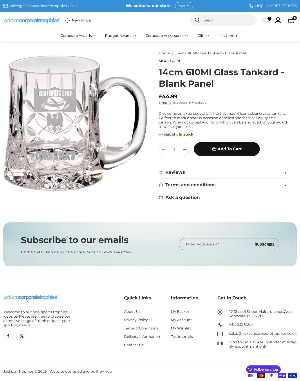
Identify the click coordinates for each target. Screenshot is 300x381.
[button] (76, 35)
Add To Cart (230, 149)
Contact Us (134, 345)
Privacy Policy (136, 320)
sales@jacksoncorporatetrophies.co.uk (263, 333)
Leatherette (229, 36)
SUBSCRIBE (265, 244)
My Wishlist (181, 328)
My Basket (180, 311)
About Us (132, 311)
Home (164, 53)
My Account (181, 320)
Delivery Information (142, 336)
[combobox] (223, 20)
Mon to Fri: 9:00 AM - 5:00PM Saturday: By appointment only (262, 344)
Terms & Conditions (141, 328)
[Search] (197, 20)
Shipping (165, 102)
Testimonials (182, 336)
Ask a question (182, 197)
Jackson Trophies (18, 371)
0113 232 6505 (241, 324)
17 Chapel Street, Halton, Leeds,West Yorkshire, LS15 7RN (261, 313)
